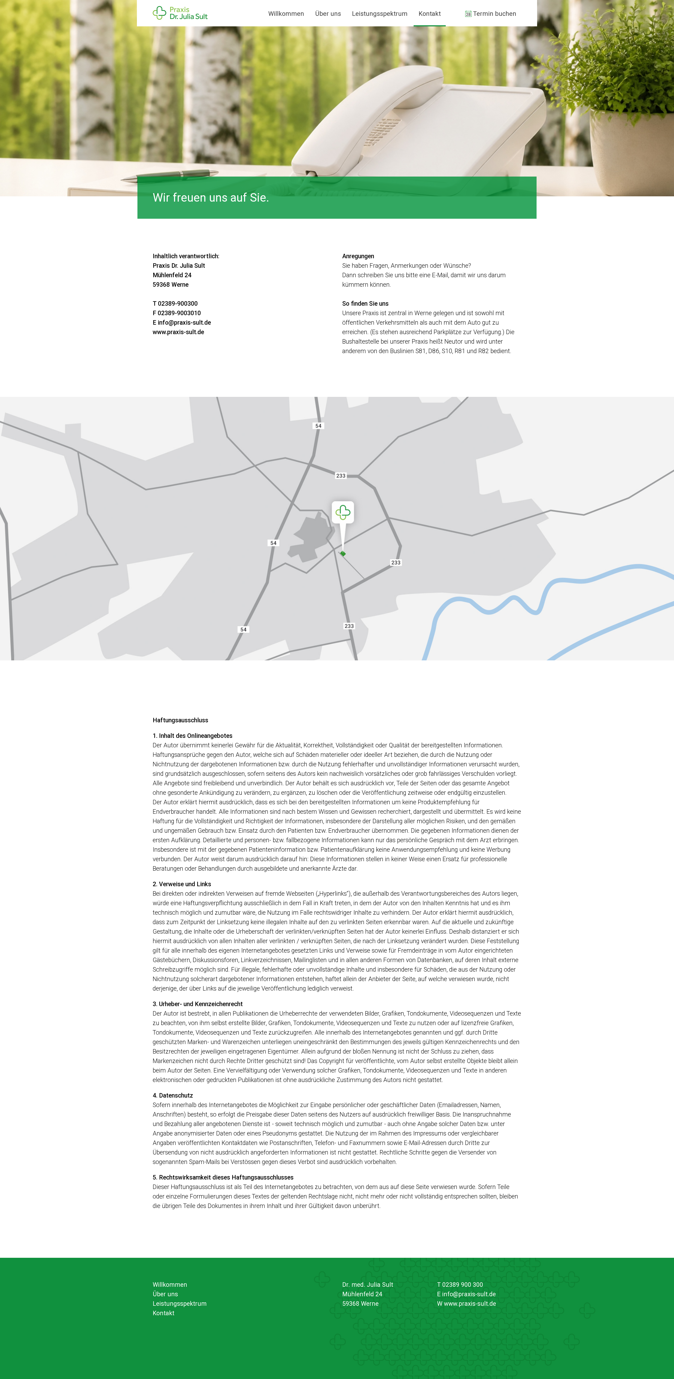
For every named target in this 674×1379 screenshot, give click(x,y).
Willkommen (286, 14)
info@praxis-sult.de (184, 322)
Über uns (328, 14)
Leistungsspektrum (380, 14)
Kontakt (430, 14)
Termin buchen (494, 14)
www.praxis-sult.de (178, 332)
